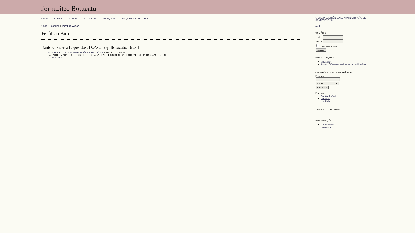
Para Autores (327, 127)
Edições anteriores (135, 18)
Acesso (73, 18)
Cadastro (90, 18)
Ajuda (318, 26)
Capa (45, 18)
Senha (319, 41)
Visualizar (325, 62)
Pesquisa (109, 18)
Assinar (324, 64)
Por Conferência (329, 96)
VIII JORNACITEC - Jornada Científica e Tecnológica (75, 52)
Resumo (52, 58)
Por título (325, 101)
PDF (60, 58)
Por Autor (325, 98)
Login (318, 37)
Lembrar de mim (329, 46)
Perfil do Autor (70, 26)
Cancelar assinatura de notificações (348, 64)
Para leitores (327, 124)
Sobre (58, 18)
